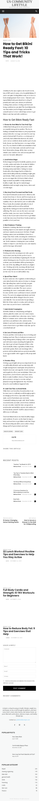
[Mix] (30, 453)
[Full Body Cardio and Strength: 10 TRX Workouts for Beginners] (19, 575)
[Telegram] (26, 453)
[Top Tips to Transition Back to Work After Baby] (7, 475)
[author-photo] (4, 561)
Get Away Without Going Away (22, 482)
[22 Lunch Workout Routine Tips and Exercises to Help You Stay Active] (19, 537)
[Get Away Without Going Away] (7, 484)
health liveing (8, 431)
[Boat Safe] (7, 501)
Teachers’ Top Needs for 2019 (22, 464)
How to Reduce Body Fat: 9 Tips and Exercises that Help (19, 631)
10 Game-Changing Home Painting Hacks (11, 521)
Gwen (8, 637)
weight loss (19, 431)
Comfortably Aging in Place (20, 745)
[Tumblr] (21, 453)
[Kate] (4, 61)
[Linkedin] (13, 453)
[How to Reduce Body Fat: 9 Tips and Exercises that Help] (19, 614)
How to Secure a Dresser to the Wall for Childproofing (29, 522)
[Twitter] (9, 453)
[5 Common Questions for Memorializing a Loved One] (7, 493)
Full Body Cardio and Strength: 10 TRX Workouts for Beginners (18, 592)
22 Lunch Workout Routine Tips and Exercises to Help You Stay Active (18, 554)
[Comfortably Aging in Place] (6, 748)
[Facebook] (5, 453)
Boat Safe (16, 499)
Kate (7, 61)
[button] (3, 11)
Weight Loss (7, 40)
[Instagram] (19, 725)
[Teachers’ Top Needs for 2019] (7, 466)
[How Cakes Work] (6, 739)
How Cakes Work (17, 736)
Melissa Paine (17, 466)
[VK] (34, 453)
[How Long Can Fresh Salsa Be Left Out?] (6, 756)
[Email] (17, 453)
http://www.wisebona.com (18, 440)
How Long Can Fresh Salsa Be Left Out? (23, 754)
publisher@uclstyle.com (23, 720)
